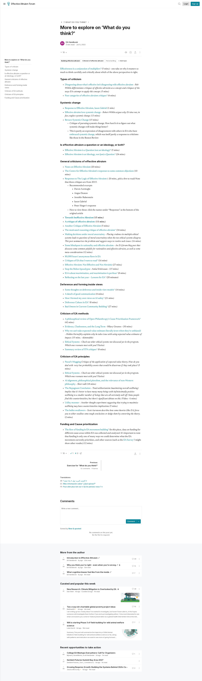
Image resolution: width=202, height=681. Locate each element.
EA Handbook (72, 42)
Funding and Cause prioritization (17, 98)
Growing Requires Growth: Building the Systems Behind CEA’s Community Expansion (105, 667)
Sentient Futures (73, 662)
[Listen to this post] (126, 52)
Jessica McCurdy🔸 (74, 669)
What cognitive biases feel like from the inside (88, 572)
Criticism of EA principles (14, 94)
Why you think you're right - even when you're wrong (91, 565)
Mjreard (69, 655)
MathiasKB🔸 (71, 609)
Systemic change (11, 70)
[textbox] (100, 513)
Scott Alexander (88, 655)
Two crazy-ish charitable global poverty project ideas (91, 607)
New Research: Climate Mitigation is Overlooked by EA (92, 589)
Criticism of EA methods (14, 91)
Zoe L (81, 662)
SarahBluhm (77, 655)
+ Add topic (122, 61)
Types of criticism (11, 67)
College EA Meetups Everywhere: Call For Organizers (91, 653)
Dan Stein (70, 591)
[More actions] (140, 52)
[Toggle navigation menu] (4, 4)
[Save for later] (130, 52)
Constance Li (89, 662)
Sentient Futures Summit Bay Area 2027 (85, 660)
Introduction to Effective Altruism (82, 558)
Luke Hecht (71, 628)
